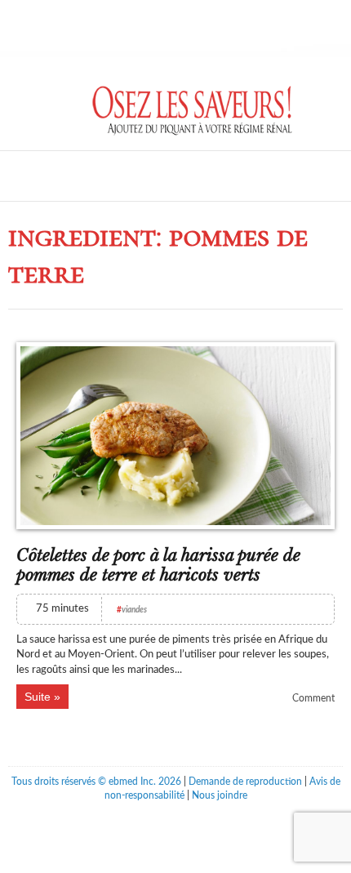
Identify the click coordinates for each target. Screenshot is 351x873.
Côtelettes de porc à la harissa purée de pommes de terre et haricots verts (158, 565)
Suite (37, 696)
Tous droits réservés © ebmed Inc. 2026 (96, 781)
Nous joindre (219, 795)
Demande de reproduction (245, 781)
